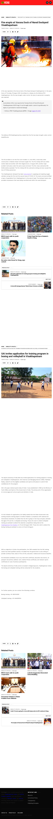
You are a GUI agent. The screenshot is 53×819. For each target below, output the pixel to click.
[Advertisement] (26, 10)
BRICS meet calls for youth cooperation (9, 237)
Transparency (31, 801)
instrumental (27, 174)
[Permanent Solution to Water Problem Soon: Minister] (13, 684)
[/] (47, 2)
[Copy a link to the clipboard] (17, 32)
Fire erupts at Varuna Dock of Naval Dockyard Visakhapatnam (27, 723)
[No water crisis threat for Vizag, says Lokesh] (13, 248)
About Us (30, 795)
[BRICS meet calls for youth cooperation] (13, 224)
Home (2, 17)
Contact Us (4, 813)
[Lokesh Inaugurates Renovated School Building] (39, 661)
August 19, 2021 (36, 111)
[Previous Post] (5, 273)
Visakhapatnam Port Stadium (9, 525)
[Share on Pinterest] (13, 32)
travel (14, 798)
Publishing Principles (33, 803)
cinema (21, 798)
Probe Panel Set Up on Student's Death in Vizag (37, 237)
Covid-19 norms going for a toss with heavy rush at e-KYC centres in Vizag (29, 711)
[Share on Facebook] (8, 32)
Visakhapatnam (31, 234)
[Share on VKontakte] (15, 32)
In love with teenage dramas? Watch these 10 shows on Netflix (27, 286)
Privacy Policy (12, 813)
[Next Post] (47, 285)
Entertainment (32, 284)
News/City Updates (11, 17)
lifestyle (9, 798)
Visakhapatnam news (11, 794)
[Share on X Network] (10, 32)
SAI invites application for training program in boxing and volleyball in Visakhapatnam (28, 274)
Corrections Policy (33, 798)
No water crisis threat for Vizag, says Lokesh (13, 261)
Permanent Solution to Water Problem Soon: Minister (10, 697)
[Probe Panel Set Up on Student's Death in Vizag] (39, 224)
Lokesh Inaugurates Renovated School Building (37, 674)
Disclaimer (20, 813)
